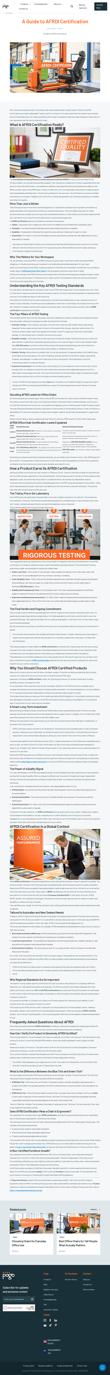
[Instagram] (45, 1320)
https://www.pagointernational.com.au (26, 1190)
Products (47, 1279)
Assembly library (99, 6)
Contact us (87, 1284)
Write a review (88, 1289)
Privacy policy (28, 1366)
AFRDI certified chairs (41, 660)
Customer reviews (51, 1310)
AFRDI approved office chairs (34, 271)
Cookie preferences (65, 1366)
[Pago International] (6, 6)
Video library (49, 1294)
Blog (45, 1284)
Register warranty (51, 1289)
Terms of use (82, 1366)
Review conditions (45, 1366)
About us (86, 1279)
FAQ (45, 1304)
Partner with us (71, 1279)
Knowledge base (50, 1299)
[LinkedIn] (55, 1320)
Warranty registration (83, 6)
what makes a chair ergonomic (33, 762)
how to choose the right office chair (31, 1147)
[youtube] (45, 1325)
